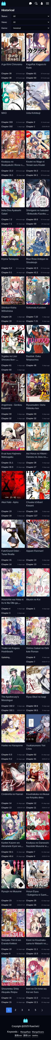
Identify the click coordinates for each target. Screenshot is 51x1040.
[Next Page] (42, 1010)
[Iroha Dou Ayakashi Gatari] (13, 206)
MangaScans (38, 1032)
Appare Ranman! (34, 551)
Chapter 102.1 (7, 710)
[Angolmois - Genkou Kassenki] (13, 400)
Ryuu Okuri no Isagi (36, 697)
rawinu (35, 1035)
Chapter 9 (5, 953)
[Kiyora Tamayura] (13, 254)
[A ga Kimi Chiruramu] (13, 60)
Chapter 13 (31, 564)
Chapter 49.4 (7, 856)
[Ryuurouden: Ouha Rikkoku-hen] (38, 400)
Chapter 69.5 (32, 219)
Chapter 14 (6, 564)
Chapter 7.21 (32, 321)
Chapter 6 (30, 856)
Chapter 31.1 (7, 463)
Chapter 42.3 (32, 268)
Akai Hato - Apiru (9, 502)
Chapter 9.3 (6, 754)
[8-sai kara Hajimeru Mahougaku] (13, 449)
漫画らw (27, 1035)
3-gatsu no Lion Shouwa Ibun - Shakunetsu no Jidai (11, 359)
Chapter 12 (31, 803)
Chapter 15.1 (7, 175)
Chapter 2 (30, 122)
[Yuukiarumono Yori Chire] (38, 741)
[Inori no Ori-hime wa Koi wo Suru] (38, 984)
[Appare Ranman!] (38, 546)
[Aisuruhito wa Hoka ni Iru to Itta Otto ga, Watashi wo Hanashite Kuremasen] (13, 595)
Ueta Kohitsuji (33, 113)
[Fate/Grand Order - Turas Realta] (13, 546)
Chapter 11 (31, 807)
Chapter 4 (5, 609)
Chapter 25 (31, 905)
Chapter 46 (31, 365)
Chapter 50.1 (7, 852)
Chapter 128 (31, 511)
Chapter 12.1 (32, 1002)
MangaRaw (25, 1032)
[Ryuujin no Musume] (13, 887)
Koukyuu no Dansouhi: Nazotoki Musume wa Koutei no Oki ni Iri (37, 846)
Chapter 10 (6, 949)
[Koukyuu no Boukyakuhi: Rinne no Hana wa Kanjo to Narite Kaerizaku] (13, 157)
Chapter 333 (7, 122)
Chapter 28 (31, 463)
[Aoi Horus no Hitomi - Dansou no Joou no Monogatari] (38, 449)
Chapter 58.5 (32, 710)
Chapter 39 (6, 73)
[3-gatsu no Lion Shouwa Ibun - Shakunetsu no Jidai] (13, 352)
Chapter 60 (31, 78)
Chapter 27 (31, 467)
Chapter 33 (6, 414)
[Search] (36, 3)
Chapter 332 (7, 126)
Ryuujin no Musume (11, 891)
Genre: (4, 28)
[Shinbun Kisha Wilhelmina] (13, 303)
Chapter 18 (6, 516)
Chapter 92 (31, 754)
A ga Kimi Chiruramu (11, 64)
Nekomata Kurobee (36, 307)
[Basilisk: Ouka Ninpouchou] (38, 352)
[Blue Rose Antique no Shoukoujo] (38, 254)
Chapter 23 (6, 900)
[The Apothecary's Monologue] (13, 692)
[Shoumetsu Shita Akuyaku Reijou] (13, 984)
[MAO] (13, 108)
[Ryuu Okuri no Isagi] (38, 692)
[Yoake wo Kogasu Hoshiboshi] (13, 644)
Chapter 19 (6, 321)
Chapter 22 (6, 905)
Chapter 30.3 (7, 467)
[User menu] (42, 3)
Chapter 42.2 (32, 272)
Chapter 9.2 (6, 268)
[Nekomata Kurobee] (38, 303)
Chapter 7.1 (6, 224)
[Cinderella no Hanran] (13, 790)
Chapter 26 (31, 900)
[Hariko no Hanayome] (13, 741)
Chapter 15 (6, 560)
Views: (4, 22)
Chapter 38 (6, 78)
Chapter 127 (31, 516)
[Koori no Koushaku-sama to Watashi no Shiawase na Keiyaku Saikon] (38, 936)
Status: (4, 16)
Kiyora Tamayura (9, 259)
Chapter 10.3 (32, 953)
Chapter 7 (30, 662)
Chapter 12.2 (32, 998)
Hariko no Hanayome (12, 745)
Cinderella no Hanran (12, 794)
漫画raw (18, 1035)
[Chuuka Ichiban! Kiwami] (38, 498)
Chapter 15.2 (7, 171)
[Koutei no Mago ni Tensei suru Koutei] (38, 157)
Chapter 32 (6, 418)
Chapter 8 (30, 657)
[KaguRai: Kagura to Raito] (38, 60)
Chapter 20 (6, 317)
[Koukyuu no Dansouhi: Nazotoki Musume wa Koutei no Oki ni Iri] (38, 838)
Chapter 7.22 (32, 317)
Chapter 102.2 (7, 706)
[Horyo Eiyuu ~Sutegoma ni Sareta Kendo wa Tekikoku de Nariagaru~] (38, 887)
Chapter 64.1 (32, 175)
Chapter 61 (31, 73)
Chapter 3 (5, 613)
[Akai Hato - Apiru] (13, 498)
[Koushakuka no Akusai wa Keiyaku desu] (38, 790)
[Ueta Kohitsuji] (38, 108)
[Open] (47, 3)
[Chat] (30, 3)
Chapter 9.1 (6, 272)
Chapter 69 (31, 224)
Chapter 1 (30, 126)
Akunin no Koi (33, 599)
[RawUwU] (3, 2)
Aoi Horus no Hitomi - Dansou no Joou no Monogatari (37, 457)
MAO (4, 113)
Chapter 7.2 (6, 219)
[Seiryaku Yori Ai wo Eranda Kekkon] (13, 936)
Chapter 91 (31, 759)
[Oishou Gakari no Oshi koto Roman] (38, 644)
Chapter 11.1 (32, 949)
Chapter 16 (6, 998)
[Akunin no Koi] (38, 595)
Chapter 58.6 (32, 706)
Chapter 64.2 (32, 171)
